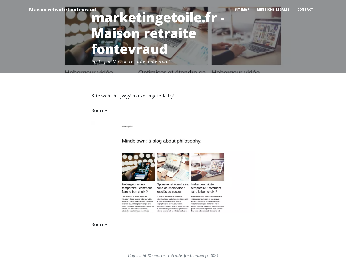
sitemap (242, 10)
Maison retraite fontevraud (62, 9)
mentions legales (273, 10)
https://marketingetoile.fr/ (143, 96)
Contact (305, 10)
